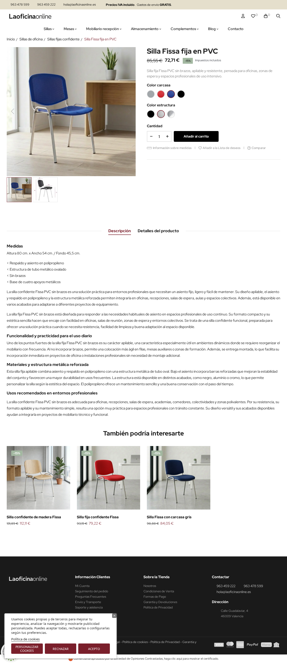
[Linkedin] (250, 5)
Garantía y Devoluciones (160, 602)
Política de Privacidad (158, 607)
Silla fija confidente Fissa (98, 517)
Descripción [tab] (119, 230)
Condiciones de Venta (159, 591)
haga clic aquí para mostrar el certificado (191, 659)
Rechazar (61, 649)
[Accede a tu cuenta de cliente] (243, 16)
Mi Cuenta (82, 586)
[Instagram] (241, 5)
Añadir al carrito (196, 136)
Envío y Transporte (88, 602)
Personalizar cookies (26, 649)
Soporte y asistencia (89, 607)
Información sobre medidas (172, 148)
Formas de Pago (155, 597)
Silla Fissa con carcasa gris (169, 517)
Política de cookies (25, 639)
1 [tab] (143, 534)
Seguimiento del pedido (91, 591)
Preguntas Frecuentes (90, 597)
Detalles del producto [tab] (158, 230)
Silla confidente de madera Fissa (34, 517)
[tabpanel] (38, 486)
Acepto (94, 649)
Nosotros (150, 586)
